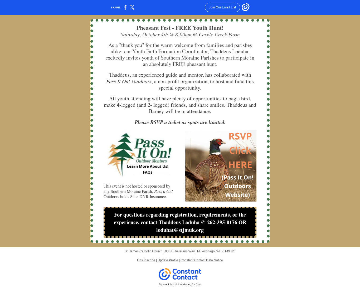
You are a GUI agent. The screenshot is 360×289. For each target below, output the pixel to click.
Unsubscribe (146, 260)
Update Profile (168, 260)
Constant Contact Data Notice (202, 260)
